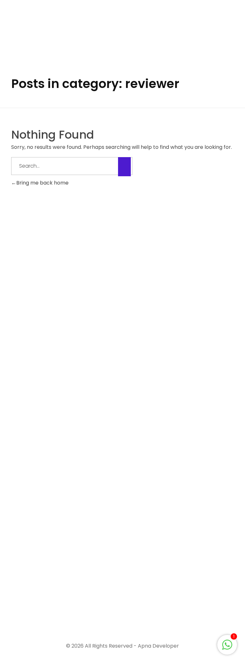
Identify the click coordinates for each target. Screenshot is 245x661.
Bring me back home (42, 182)
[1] (227, 644)
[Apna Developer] (51, 28)
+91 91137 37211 (29, 598)
